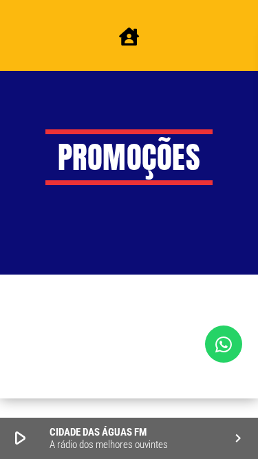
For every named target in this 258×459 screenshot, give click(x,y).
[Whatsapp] (223, 344)
